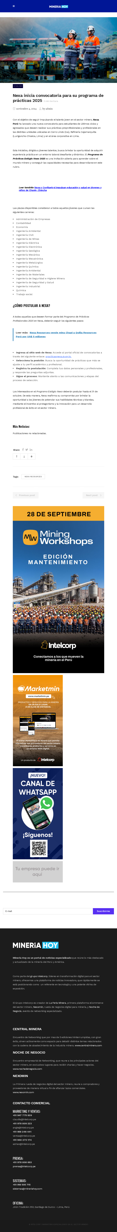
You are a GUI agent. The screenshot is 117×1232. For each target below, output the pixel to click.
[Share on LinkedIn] (31, 449)
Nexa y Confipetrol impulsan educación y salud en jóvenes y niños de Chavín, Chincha (60, 189)
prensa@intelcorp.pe (24, 1166)
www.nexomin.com (23, 1092)
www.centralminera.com (88, 1045)
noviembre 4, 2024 (26, 109)
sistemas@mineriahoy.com (27, 1188)
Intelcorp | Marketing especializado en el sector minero (59, 1224)
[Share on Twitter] (26, 449)
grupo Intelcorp (38, 976)
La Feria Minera (57, 1002)
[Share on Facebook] (23, 449)
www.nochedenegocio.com (27, 1068)
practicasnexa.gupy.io (58, 356)
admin (49, 109)
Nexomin (38, 1006)
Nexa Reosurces (33, 477)
